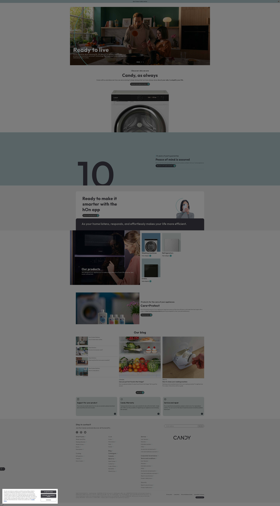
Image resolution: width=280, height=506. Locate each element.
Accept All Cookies (48, 491)
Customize (48, 499)
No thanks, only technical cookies (49, 496)
